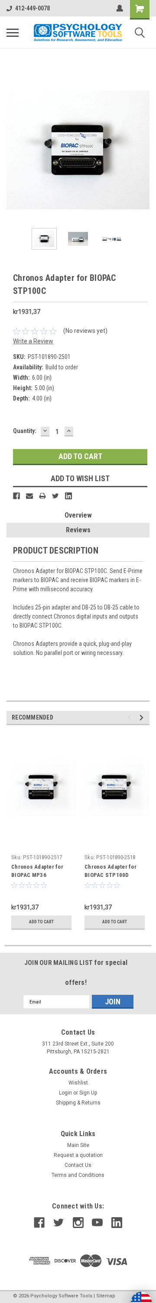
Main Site (78, 1145)
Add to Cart (41, 921)
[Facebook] (16, 495)
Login (65, 1093)
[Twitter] (55, 495)
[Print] (42, 495)
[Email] (29, 495)
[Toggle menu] (12, 32)
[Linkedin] (68, 495)
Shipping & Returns (78, 1103)
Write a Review (33, 341)
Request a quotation (78, 1155)
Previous (13, 149)
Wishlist (78, 1083)
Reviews (78, 530)
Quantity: (24, 430)
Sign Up (88, 1093)
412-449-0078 (32, 8)
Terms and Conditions (78, 1175)
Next (143, 149)
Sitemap (105, 1296)
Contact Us (78, 1165)
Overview (78, 515)
